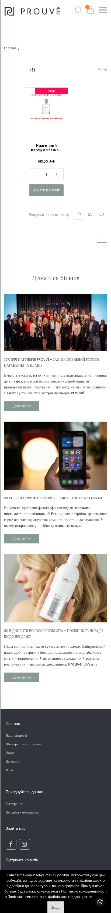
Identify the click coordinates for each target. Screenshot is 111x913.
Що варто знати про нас (24, 744)
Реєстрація (14, 803)
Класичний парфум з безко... (46, 148)
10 (79, 214)
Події (10, 752)
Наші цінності (16, 735)
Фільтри (103, 69)
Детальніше (21, 406)
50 (101, 214)
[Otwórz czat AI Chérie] (100, 902)
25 (90, 214)
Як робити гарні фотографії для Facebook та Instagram (53, 498)
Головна (10, 48)
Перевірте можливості (23, 812)
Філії (9, 770)
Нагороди (13, 761)
